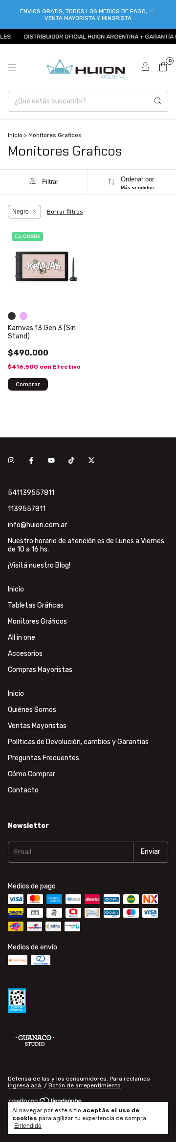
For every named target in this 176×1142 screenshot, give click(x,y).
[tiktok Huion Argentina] (71, 461)
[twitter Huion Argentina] (91, 461)
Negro (20, 211)
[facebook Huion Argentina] (31, 461)
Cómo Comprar (31, 774)
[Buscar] (158, 101)
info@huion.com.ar (37, 525)
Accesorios (25, 654)
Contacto (23, 790)
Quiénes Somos (32, 710)
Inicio (15, 135)
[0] (163, 67)
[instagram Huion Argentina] (11, 461)
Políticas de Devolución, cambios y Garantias (78, 742)
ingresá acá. (25, 1085)
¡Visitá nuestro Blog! (39, 565)
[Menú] (12, 67)
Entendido (28, 1125)
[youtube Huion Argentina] (51, 461)
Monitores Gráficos (37, 621)
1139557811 (26, 509)
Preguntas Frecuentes (43, 758)
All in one (21, 637)
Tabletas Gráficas (36, 605)
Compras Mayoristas (40, 670)
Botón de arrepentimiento (84, 1085)
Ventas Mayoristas (37, 726)
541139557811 (31, 493)
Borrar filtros (65, 211)
